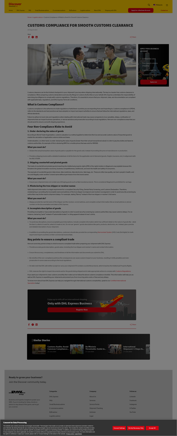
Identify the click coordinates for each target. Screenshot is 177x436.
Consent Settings (119, 428)
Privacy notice (70, 434)
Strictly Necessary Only (135, 428)
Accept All (152, 428)
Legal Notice (78, 434)
